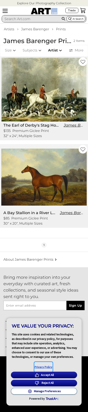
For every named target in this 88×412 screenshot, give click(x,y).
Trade (72, 10)
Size (8, 50)
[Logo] (44, 11)
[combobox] (31, 18)
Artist (53, 50)
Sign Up (75, 305)
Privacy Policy (43, 367)
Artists (9, 29)
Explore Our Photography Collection (44, 3)
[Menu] (5, 10)
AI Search (78, 19)
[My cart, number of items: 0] (82, 10)
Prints (61, 29)
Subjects (30, 50)
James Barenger (35, 29)
